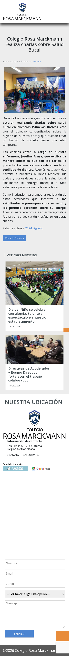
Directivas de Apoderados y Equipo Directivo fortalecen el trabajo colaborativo (29, 374)
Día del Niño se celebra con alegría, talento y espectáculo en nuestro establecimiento (27, 315)
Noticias (37, 61)
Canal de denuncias (13, 464)
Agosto (38, 228)
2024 (28, 228)
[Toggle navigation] (63, 11)
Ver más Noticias (14, 238)
